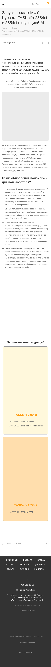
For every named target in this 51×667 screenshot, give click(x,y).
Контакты (39, 569)
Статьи (9, 565)
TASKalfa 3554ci (25, 414)
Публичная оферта (27, 610)
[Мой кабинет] (42, 4)
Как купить (24, 565)
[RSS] (42, 43)
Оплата (10, 569)
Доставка (40, 565)
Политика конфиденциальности (27, 605)
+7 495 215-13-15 (26, 585)
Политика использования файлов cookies (27, 636)
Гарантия (24, 569)
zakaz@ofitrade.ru (27, 590)
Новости (27, 560)
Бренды (41, 560)
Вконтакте (25, 577)
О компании (12, 560)
